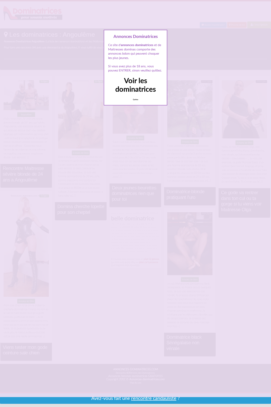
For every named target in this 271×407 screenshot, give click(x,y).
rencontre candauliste (153, 398)
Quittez (135, 99)
